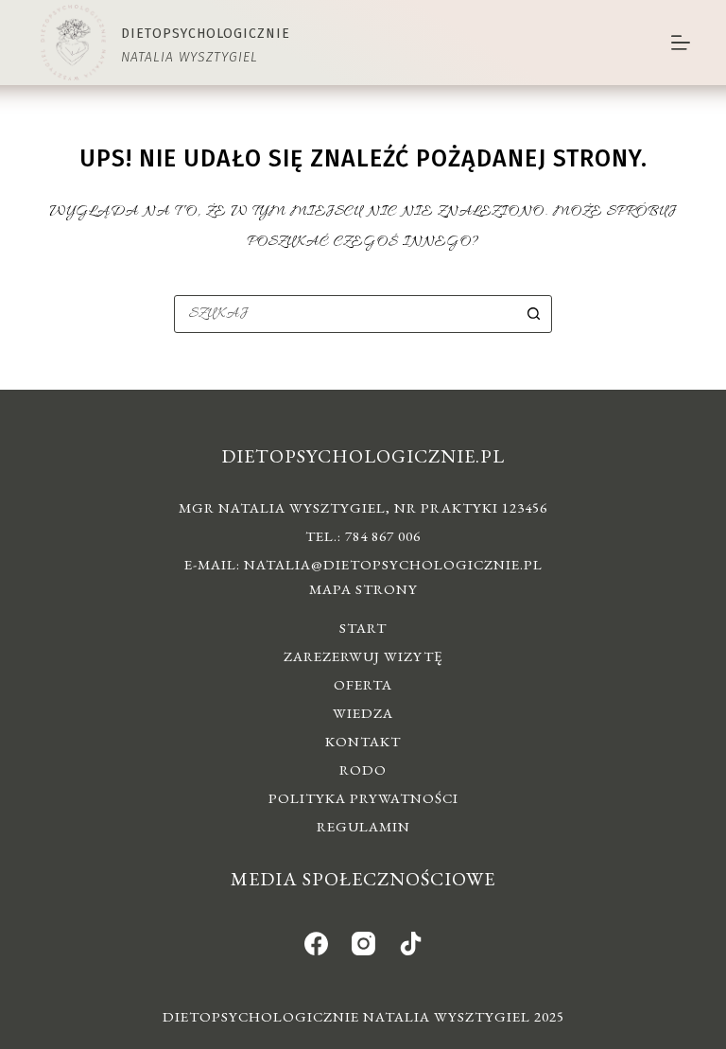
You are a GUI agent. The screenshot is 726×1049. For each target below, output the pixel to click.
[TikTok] (411, 943)
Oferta (363, 684)
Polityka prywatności (363, 798)
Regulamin (363, 826)
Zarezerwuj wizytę (363, 656)
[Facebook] (316, 943)
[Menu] (680, 42)
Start (363, 628)
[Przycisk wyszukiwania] (533, 314)
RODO (363, 769)
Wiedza (363, 713)
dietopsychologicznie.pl (363, 456)
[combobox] (345, 314)
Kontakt (363, 741)
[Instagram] (363, 943)
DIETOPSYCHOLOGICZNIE (205, 34)
